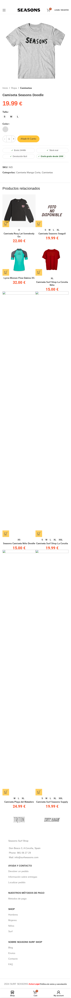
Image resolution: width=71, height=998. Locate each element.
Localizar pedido (16, 882)
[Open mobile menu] (4, 10)
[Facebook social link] (31, 3)
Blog (10, 947)
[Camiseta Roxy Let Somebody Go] (19, 210)
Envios (11, 953)
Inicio (5, 88)
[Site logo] (29, 10)
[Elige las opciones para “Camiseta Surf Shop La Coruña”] (39, 533)
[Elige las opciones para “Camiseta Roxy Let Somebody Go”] (5, 224)
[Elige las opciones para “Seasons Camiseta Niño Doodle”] (5, 533)
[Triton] (19, 819)
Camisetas (26, 88)
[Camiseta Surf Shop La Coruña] (52, 414)
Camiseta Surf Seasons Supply (52, 802)
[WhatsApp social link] (40, 3)
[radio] (4, 117)
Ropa (14, 88)
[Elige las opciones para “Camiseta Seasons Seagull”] (39, 224)
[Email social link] (35, 3)
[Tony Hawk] (52, 819)
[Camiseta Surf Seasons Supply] (52, 672)
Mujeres (12, 920)
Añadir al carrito (28, 139)
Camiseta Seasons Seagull (52, 234)
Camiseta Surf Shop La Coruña (52, 543)
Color (5, 123)
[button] (5, 272)
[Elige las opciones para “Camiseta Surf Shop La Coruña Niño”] (39, 272)
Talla (5, 112)
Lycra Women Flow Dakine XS (19, 278)
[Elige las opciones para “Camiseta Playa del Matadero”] (5, 792)
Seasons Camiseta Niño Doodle (19, 543)
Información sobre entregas (22, 877)
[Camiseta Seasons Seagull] (52, 210)
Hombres (13, 914)
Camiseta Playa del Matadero (19, 802)
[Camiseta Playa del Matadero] (19, 672)
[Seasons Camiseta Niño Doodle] (19, 414)
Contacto (13, 958)
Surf (10, 931)
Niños (11, 925)
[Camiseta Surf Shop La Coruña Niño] (52, 259)
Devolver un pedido (18, 871)
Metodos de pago (17, 898)
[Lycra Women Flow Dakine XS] (19, 259)
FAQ (10, 964)
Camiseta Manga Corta (28, 172)
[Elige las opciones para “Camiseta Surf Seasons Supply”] (39, 792)
